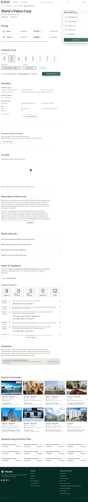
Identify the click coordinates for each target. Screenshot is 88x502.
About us (32, 473)
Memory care (63, 480)
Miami (20, 6)
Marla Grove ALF (28, 403)
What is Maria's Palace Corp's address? (13, 250)
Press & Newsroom (34, 480)
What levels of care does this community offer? (16, 244)
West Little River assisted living (10, 458)
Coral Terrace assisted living (9, 451)
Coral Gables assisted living (74, 451)
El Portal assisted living (73, 458)
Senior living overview (65, 493)
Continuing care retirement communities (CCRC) (70, 485)
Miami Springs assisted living (53, 451)
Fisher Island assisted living (74, 444)
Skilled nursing (63, 490)
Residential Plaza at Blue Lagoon (76, 430)
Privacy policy (84, 498)
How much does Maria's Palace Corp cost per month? (18, 239)
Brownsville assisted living (9, 444)
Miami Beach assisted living (53, 458)
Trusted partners (34, 483)
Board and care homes (65, 483)
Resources (32, 478)
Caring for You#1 (28, 430)
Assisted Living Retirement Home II (76, 403)
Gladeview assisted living (52, 444)
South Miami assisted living (31, 458)
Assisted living (63, 475)
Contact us (32, 475)
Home (2, 6)
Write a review (9, 142)
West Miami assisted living (31, 444)
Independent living (64, 478)
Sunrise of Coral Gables (52, 403)
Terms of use (76, 498)
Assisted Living (9, 6)
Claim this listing (53, 361)
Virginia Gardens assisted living (32, 451)
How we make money (35, 485)
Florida (16, 6)
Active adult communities (65, 488)
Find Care (15, 2)
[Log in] (84, 2)
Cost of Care (24, 2)
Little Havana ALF (6, 403)
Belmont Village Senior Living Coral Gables (11, 430)
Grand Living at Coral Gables (53, 430)
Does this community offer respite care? (14, 255)
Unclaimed (13, 17)
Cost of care (62, 473)
